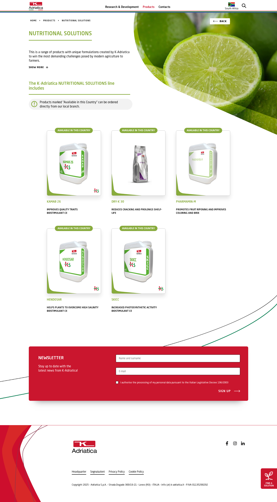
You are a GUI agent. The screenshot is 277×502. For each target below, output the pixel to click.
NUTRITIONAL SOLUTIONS (76, 20)
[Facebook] (227, 443)
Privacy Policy (117, 471)
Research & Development (122, 7)
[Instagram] (235, 443)
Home (33, 20)
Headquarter (79, 471)
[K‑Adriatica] (36, 6)
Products (149, 7)
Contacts (164, 7)
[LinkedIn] (243, 443)
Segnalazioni (97, 471)
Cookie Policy (136, 471)
